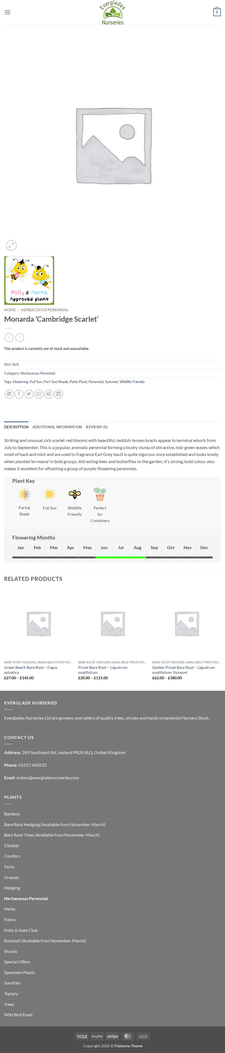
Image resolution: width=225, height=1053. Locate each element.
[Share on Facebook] (19, 394)
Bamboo (12, 813)
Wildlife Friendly (132, 381)
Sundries (12, 982)
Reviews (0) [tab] (97, 427)
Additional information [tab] (57, 427)
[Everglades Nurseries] (112, 12)
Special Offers (17, 961)
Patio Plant (78, 381)
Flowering (20, 381)
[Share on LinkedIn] (58, 394)
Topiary (11, 993)
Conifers (12, 855)
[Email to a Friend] (38, 394)
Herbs (10, 908)
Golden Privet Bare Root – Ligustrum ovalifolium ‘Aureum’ (183, 670)
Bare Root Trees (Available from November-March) (52, 834)
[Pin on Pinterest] (48, 394)
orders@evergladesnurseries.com (47, 777)
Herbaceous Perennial (45, 310)
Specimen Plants (19, 972)
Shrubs (10, 951)
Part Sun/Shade (56, 381)
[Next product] (9, 337)
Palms (10, 919)
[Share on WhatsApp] (9, 394)
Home (10, 310)
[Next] (220, 639)
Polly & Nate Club (21, 930)
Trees (9, 1004)
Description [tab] (16, 427)
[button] (7, 12)
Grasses (11, 877)
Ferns (9, 866)
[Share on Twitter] (28, 394)
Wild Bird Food (18, 1014)
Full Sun (36, 381)
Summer (111, 381)
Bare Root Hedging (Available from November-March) (54, 824)
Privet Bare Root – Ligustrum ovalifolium (103, 670)
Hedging (12, 887)
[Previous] (4, 639)
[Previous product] (19, 337)
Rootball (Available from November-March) (45, 940)
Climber (11, 845)
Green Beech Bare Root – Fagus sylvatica (30, 670)
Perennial (96, 381)
